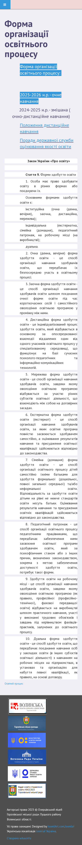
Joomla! (69, 826)
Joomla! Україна (46, 831)
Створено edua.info (19, 838)
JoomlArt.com (56, 826)
